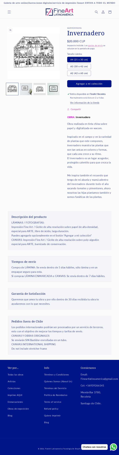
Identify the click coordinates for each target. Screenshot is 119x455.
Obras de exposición (18, 408)
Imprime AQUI (15, 395)
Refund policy (51, 408)
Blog (10, 415)
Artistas (12, 381)
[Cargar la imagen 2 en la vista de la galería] (26, 89)
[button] (9, 12)
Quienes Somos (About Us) (58, 381)
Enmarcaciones (15, 402)
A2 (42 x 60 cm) (79, 73)
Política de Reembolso (55, 395)
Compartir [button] (76, 109)
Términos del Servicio (55, 388)
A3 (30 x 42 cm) (79, 66)
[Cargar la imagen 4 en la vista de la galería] (53, 89)
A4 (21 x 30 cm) (79, 59)
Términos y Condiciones (56, 374)
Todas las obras (16, 374)
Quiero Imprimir (52, 415)
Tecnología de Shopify (72, 449)
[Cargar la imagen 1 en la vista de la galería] (12, 89)
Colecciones (14, 388)
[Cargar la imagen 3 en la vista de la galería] (40, 89)
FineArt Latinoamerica (54, 449)
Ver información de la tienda (84, 102)
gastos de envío (95, 45)
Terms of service (52, 402)
